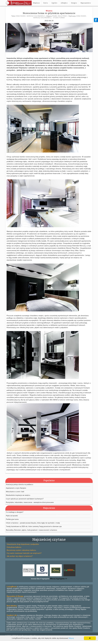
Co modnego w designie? (14, 512)
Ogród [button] (54, 3)
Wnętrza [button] (36, 3)
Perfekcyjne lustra (12, 519)
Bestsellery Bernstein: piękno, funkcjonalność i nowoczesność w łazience (31, 530)
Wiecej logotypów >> (58, 579)
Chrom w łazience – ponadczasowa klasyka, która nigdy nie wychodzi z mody (33, 523)
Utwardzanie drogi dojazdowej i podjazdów (23, 544)
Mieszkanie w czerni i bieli (15, 492)
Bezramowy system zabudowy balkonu (21, 550)
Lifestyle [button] (63, 3)
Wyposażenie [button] (85, 3)
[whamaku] (69, 576)
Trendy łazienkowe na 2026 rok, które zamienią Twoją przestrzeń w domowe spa (34, 526)
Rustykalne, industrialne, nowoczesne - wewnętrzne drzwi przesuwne (30, 502)
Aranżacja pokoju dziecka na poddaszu (19, 484)
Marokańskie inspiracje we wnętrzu (18, 495)
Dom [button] (45, 3)
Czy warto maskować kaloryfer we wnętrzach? (24, 553)
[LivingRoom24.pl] (18, 5)
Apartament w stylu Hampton (16, 488)
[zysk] (28, 576)
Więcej (71, 638)
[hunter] (55, 576)
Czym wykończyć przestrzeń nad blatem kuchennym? (25, 499)
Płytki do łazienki (12, 516)
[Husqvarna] (42, 576)
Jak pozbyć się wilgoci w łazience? (20, 556)
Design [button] (73, 3)
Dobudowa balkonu (14, 547)
